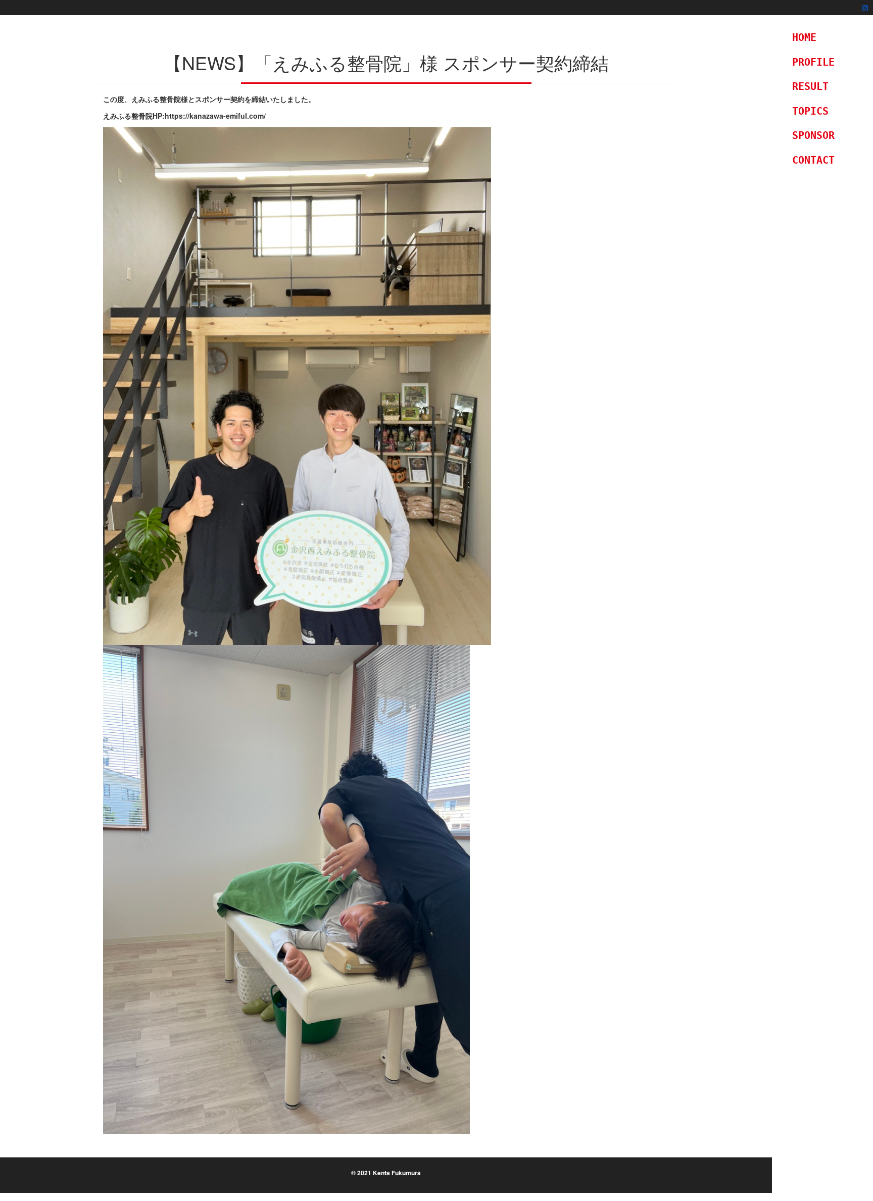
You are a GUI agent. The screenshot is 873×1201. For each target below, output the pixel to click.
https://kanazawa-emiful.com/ (215, 116)
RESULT (810, 86)
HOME (804, 37)
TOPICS (810, 111)
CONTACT (813, 160)
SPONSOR (813, 135)
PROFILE (813, 62)
